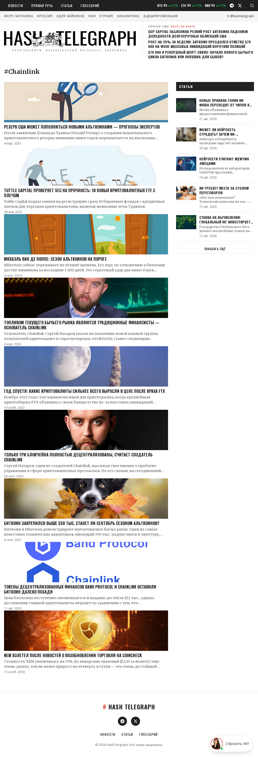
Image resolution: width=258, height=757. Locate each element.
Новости (15, 5)
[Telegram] (232, 6)
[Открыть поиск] (252, 6)
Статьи (67, 5)
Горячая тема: (172, 26)
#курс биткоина (18, 16)
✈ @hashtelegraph (240, 16)
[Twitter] (240, 6)
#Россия (44, 16)
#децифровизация (160, 16)
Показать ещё (215, 249)
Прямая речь (42, 5)
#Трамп (106, 16)
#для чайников (70, 16)
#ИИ (91, 16)
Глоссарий (90, 5)
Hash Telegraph (129, 707)
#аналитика (128, 16)
